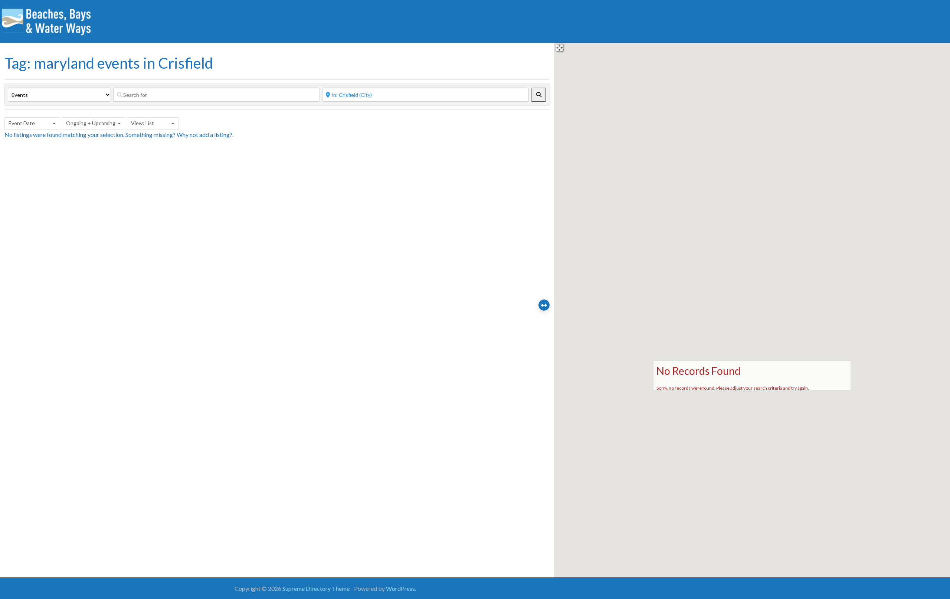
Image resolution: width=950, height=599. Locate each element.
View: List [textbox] (142, 123)
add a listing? (215, 134)
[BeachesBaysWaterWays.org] (46, 20)
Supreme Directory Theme (316, 588)
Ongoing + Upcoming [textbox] (90, 123)
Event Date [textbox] (22, 123)
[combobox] (32, 123)
